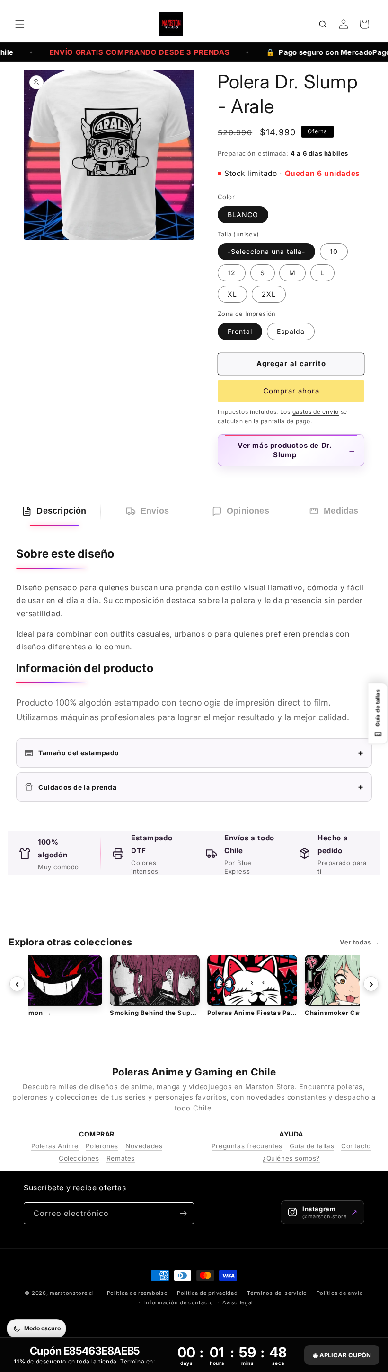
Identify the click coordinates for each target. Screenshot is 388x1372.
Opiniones (248, 511)
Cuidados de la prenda (201, 787)
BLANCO (243, 214)
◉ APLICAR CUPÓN (342, 1355)
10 (334, 251)
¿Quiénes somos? (291, 1158)
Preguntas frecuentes (247, 1146)
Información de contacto (178, 1302)
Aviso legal (237, 1302)
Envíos (155, 511)
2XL (269, 294)
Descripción (61, 511)
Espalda (291, 331)
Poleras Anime (55, 1146)
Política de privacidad (207, 1293)
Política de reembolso (137, 1293)
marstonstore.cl (72, 1293)
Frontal (240, 331)
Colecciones (79, 1158)
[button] (19, 24)
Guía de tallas (312, 1146)
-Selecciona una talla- (266, 251)
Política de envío (340, 1293)
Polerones (102, 1146)
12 (232, 273)
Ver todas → (359, 942)
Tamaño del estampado (201, 753)
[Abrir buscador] (322, 24)
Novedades (143, 1146)
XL (232, 294)
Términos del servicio (277, 1293)
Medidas (341, 511)
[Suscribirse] (183, 1213)
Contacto (356, 1146)
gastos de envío (315, 411)
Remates (120, 1158)
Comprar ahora (291, 390)
